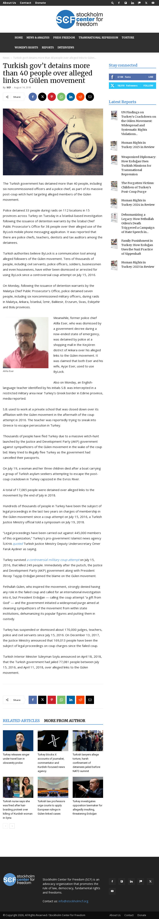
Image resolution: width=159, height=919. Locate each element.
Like (150, 76)
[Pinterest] (52, 97)
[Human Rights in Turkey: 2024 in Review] (114, 203)
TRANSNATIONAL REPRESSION (98, 37)
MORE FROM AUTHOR (64, 720)
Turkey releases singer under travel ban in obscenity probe (16, 758)
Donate (40, 3)
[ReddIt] (80, 97)
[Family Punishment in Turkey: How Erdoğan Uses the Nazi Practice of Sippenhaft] (114, 244)
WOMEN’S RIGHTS (26, 47)
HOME (19, 37)
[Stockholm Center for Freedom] (79, 20)
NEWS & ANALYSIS (37, 37)
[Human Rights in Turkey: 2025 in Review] (114, 146)
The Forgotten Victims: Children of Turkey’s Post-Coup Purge (137, 187)
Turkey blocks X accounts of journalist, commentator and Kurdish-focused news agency (51, 763)
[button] (113, 2)
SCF (9, 87)
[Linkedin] (132, 3)
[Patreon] (139, 3)
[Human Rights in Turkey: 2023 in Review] (114, 265)
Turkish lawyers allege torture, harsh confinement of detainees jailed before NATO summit (86, 763)
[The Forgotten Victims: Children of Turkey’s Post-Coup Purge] (114, 186)
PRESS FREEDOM (64, 37)
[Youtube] (153, 3)
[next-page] (12, 826)
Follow (148, 85)
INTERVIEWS (66, 47)
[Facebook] (119, 3)
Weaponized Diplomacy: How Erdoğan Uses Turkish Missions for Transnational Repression (138, 165)
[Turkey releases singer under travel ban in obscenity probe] (18, 740)
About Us (9, 3)
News (6, 58)
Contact (25, 3)
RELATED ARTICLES (21, 720)
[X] (146, 3)
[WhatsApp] (61, 97)
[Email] (90, 97)
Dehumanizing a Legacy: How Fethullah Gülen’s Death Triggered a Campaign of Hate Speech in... (137, 223)
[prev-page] (5, 826)
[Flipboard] (126, 3)
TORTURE (128, 37)
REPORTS (48, 47)
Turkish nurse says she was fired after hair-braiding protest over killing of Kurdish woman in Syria (18, 809)
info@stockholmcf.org (73, 901)
